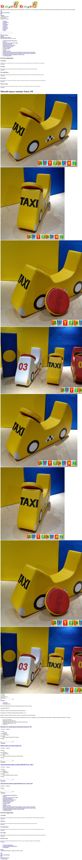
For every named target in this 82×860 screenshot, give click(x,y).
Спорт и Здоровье (7, 47)
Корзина (2, 15)
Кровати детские (6, 51)
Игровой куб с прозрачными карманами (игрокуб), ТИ (16, 726)
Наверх (2, 849)
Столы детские (6, 48)
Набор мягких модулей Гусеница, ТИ (11, 745)
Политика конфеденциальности (10, 846)
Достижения (6, 847)
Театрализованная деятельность (10, 40)
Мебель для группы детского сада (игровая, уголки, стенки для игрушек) (19, 52)
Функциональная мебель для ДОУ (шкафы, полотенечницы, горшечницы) (19, 53)
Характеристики (6, 703)
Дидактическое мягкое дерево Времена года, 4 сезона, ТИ (16, 783)
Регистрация (7, 12)
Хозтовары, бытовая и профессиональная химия (13, 54)
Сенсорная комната (7, 55)
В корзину (3, 700)
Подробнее (3, 64)
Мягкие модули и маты (8, 46)
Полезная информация (8, 845)
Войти (2, 12)
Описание (5, 702)
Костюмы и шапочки (7, 44)
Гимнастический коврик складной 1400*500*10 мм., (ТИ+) (17, 764)
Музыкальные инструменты (9, 45)
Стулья (4, 49)
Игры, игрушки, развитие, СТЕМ (10, 42)
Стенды (4, 41)
